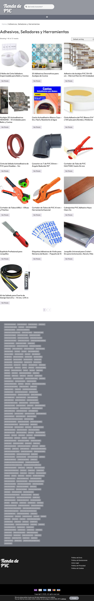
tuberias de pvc (42, 364)
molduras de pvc (21, 467)
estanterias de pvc (31, 502)
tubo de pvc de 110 (28, 362)
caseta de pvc (41, 524)
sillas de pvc (27, 383)
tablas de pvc (30, 375)
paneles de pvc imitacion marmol (23, 454)
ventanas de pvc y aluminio (10, 329)
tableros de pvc (15, 375)
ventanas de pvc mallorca (27, 332)
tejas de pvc (32, 370)
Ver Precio (4, 81)
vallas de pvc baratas (9, 351)
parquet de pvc (7, 448)
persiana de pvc (28, 443)
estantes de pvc (23, 502)
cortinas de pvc (34, 513)
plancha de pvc (28, 427)
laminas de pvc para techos (36, 478)
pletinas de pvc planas (31, 416)
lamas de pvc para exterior (26, 494)
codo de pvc (43, 516)
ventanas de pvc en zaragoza (10, 335)
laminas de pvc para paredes (10, 483)
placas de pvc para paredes (10, 429)
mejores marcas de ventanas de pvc (11, 470)
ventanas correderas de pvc (22, 345)
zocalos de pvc (42, 324)
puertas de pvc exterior (34, 402)
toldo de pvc (7, 370)
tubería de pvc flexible (9, 367)
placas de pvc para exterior (34, 429)
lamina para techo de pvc (9, 489)
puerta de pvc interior (9, 413)
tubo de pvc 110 (17, 364)
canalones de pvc (30, 529)
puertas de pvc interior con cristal (11, 402)
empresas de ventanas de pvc (37, 505)
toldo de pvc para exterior (40, 367)
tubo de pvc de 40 (37, 359)
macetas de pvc (23, 473)
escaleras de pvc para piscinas (10, 505)
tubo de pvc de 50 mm (28, 359)
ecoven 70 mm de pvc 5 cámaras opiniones (13, 508)
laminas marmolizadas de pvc (22, 478)
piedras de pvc (31, 437)
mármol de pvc (23, 470)
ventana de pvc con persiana (35, 345)
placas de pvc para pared (22, 429)
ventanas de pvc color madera (10, 340)
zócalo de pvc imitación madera (10, 327)
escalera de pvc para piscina (24, 505)
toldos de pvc (31, 367)
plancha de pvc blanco (19, 427)
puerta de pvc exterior (19, 413)
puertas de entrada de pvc (37, 408)
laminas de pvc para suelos (22, 481)
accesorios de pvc (8, 543)
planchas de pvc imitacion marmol (11, 424)
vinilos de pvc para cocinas (31, 327)
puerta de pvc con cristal (29, 413)
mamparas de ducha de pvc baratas (11, 473)
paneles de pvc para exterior (39, 451)
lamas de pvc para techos (28, 491)
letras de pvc (28, 475)
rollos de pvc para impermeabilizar (11, 386)
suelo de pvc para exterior (20, 381)
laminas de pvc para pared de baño (24, 483)
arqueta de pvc (34, 537)
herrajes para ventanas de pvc (22, 500)
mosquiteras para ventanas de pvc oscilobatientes (14, 462)
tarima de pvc (7, 375)
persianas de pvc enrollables (23, 440)
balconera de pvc (17, 535)
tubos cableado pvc (35, 354)
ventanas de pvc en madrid (35, 335)
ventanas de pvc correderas (23, 337)
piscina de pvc (29, 435)
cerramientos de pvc (8, 521)
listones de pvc (21, 475)
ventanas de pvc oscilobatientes (23, 329)
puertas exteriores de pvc (32, 397)
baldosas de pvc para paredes (19, 532)
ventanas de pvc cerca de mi (23, 340)
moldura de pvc (29, 467)
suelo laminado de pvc (9, 381)
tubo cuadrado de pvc (33, 364)
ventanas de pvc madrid (38, 332)
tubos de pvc (27, 354)
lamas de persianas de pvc (10, 497)
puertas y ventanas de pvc (36, 394)
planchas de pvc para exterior (36, 421)
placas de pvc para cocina (9, 432)
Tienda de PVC (12, 8)
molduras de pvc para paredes (10, 467)
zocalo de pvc (21, 327)
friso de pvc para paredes (35, 500)
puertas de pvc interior (23, 402)
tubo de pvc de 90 (8, 359)
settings (63, 599)
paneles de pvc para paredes (26, 451)
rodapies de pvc (33, 386)
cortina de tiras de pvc (9, 516)
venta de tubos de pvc (40, 348)
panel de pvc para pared (21, 456)
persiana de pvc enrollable (18, 443)
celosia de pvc (25, 521)
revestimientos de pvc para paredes (29, 389)
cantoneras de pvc (21, 529)
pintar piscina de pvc (8, 437)
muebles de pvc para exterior (23, 459)
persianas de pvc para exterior (10, 440)
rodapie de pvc (18, 389)
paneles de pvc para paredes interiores (38, 448)
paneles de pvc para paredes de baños (12, 451)
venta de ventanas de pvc (29, 348)
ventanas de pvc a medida (21, 343)
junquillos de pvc (36, 497)
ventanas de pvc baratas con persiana (38, 340)
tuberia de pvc (17, 367)
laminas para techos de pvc (10, 478)
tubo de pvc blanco (37, 362)
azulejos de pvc (38, 535)
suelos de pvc (42, 378)
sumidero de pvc (8, 378)
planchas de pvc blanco (24, 424)
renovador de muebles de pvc (23, 394)
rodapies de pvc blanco (24, 386)
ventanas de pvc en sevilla (22, 335)
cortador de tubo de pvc (27, 516)
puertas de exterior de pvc (25, 408)
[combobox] (39, 6)
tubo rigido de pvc (8, 356)
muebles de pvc (34, 459)
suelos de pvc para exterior (18, 378)
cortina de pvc (17, 516)
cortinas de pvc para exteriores (23, 513)
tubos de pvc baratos (19, 354)
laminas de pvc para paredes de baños (36, 481)
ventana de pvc (7, 348)
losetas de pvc (31, 473)
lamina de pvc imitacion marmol (34, 489)
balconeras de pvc (8, 535)
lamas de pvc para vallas (16, 491)
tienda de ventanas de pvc (16, 370)
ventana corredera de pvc (17, 348)
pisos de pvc (14, 435)
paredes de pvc (15, 448)
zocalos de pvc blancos (22, 324)
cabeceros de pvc (8, 532)
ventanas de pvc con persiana (36, 337)
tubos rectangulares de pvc (33, 351)
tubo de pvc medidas (38, 356)
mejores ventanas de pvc (39, 467)
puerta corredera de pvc (20, 416)
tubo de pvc (24, 364)
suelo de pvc (20, 383)
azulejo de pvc (7, 537)
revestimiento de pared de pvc (10, 394)
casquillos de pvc (33, 521)
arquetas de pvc (26, 537)
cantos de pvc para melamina (10, 529)
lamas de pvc (36, 494)
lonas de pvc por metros (40, 473)
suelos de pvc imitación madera (31, 378)
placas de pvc (31, 432)
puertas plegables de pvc (9, 397)
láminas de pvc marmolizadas (22, 486)
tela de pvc (26, 370)
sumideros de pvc (38, 375)
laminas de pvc (33, 486)
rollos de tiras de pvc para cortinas (38, 383)
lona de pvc (14, 475)
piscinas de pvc (22, 435)
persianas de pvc (8, 443)
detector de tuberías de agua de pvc (11, 510)
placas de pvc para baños (21, 432)
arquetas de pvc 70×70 (16, 537)
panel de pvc (42, 456)
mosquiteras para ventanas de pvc (32, 462)
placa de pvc (7, 435)
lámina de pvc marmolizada (21, 489)
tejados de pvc (39, 370)
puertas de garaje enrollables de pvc (11, 408)
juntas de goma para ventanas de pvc (24, 497)
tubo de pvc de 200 (8, 362)
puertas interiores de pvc (21, 397)
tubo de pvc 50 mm (8, 364)
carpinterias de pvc (20, 527)
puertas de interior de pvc (40, 405)
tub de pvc (24, 367)
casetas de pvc (33, 524)
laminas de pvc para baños (10, 486)
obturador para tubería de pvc (10, 459)
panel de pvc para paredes (10, 456)
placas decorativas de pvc (38, 427)
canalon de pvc (39, 529)
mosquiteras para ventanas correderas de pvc (13, 464)
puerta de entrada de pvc (9, 416)
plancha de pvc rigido (9, 427)
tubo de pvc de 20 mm (18, 362)
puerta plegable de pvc (33, 410)
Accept (74, 598)
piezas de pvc (17, 437)
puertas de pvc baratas (21, 405)
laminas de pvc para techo (10, 481)
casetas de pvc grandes (9, 524)
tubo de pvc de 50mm (18, 359)
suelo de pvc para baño (31, 381)
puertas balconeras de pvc (22, 410)
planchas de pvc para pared (23, 421)
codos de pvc (36, 516)
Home (4, 24)
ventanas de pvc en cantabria (10, 337)
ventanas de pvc (31, 343)
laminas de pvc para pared (38, 483)
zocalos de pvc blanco (33, 324)
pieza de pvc (24, 437)
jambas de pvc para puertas (10, 500)
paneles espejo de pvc (25, 448)
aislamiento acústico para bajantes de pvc (31, 540)
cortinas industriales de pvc (10, 513)
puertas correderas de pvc (10, 410)
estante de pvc (40, 502)
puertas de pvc (30, 405)
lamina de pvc (7, 491)
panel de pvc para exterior (32, 456)
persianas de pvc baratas (35, 440)
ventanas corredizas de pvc (10, 345)
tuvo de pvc (24, 351)
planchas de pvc (34, 424)
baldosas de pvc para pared (32, 532)
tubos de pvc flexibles (9, 354)
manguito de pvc (31, 470)
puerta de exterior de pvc (41, 413)
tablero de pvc (22, 375)
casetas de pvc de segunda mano (22, 524)
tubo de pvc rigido (28, 356)
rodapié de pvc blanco (9, 389)
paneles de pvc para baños (10, 454)
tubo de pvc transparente (18, 356)
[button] (47, 16)
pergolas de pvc (36, 443)
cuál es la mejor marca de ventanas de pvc (28, 510)
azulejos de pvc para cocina (28, 535)
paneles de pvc (34, 454)
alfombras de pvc (18, 540)
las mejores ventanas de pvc (38, 475)
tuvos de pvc (17, 351)
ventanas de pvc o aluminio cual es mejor (12, 332)
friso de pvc (7, 502)
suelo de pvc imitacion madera (10, 383)
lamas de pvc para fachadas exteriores (12, 494)
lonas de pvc (7, 475)
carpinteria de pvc (30, 527)
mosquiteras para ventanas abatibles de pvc (32, 464)
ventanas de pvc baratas (9, 343)
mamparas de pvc (40, 470)
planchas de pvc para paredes (10, 421)
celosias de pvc (17, 521)
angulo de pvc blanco (9, 540)
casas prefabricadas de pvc (10, 527)
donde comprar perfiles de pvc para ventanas (31, 508)
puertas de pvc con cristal (9, 405)
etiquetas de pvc (14, 502)
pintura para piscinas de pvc (40, 435)
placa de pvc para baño (40, 432)
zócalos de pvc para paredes (10, 324)
